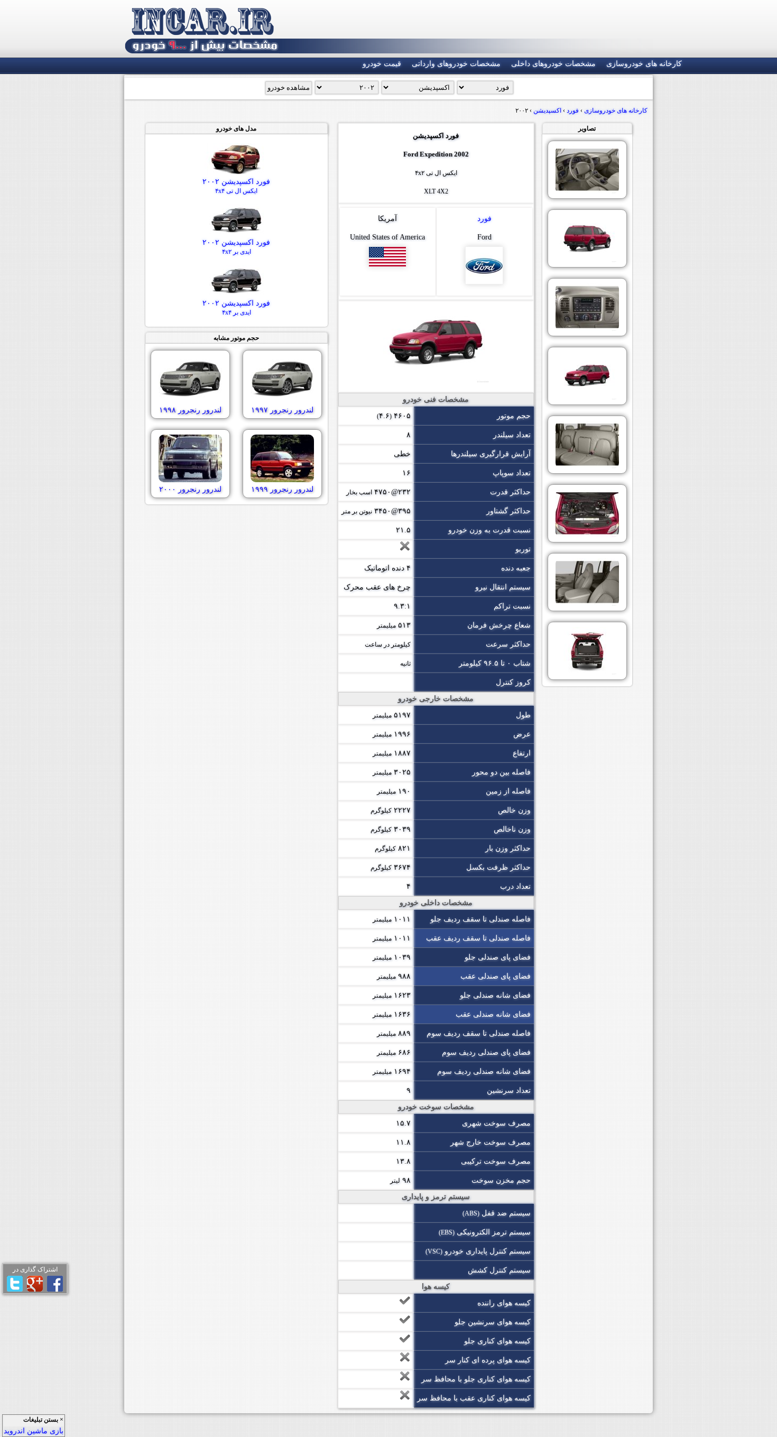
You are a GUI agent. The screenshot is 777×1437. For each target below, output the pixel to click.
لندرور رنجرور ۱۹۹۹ (282, 489)
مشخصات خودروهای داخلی (553, 64)
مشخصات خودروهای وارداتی (456, 64)
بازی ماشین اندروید (33, 1431)
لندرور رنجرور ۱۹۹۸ (190, 410)
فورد (484, 219)
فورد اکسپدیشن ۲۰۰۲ (236, 186)
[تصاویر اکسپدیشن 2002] (587, 170)
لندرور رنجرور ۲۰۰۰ (190, 489)
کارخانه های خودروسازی (644, 64)
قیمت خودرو (382, 64)
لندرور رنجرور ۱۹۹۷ (282, 410)
